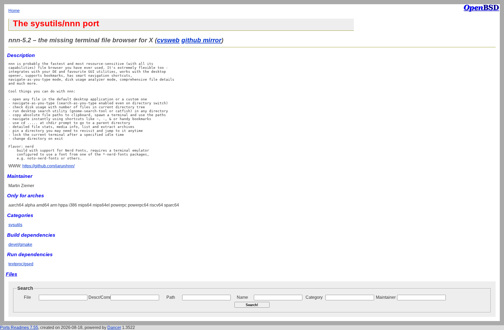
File (27, 297)
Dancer (114, 327)
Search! (252, 305)
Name (242, 297)
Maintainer (386, 297)
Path (170, 297)
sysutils (15, 225)
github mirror (201, 40)
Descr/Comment (98, 297)
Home (14, 10)
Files (11, 274)
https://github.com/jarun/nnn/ (48, 166)
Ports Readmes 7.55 (19, 327)
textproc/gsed (20, 264)
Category (314, 297)
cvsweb (168, 40)
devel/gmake (20, 244)
